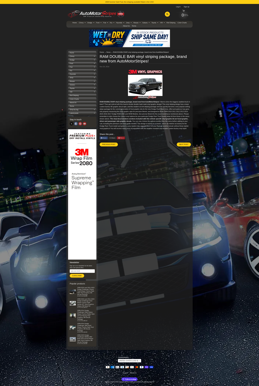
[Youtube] (84, 124)
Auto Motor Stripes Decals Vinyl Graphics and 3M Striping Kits (129, 381)
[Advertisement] (82, 227)
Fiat (106, 23)
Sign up (186, 7)
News (108, 52)
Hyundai (120, 23)
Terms (134, 26)
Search (125, 373)
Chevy (82, 23)
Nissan (137, 23)
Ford (99, 23)
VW (162, 23)
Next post (183, 144)
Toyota (155, 23)
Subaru (146, 23)
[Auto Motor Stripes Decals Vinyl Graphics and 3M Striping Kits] (96, 14)
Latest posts (83, 113)
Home (74, 23)
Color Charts (182, 23)
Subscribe (77, 276)
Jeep (129, 23)
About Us (126, 26)
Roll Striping (171, 23)
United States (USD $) (128, 361)
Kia (112, 23)
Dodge (91, 23)
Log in (178, 7)
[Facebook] (76, 124)
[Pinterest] (80, 124)
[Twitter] (71, 124)
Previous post (108, 144)
